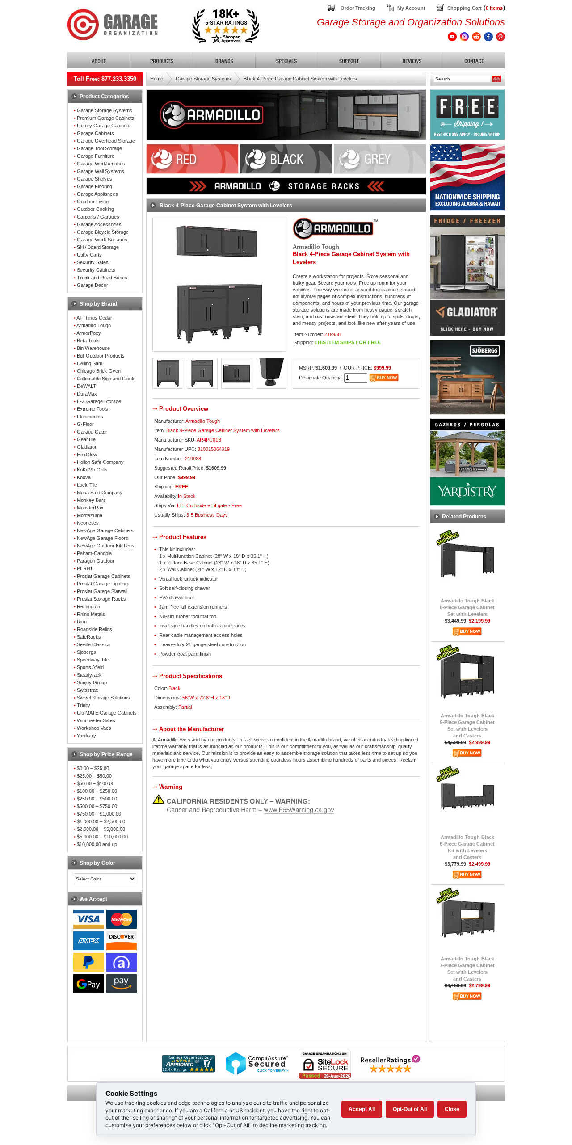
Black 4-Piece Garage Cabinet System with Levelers (300, 78)
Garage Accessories (99, 224)
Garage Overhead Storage (106, 140)
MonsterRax (90, 507)
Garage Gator (92, 431)
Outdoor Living (93, 201)
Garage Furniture (95, 156)
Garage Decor (92, 285)
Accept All (362, 1109)
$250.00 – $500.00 (97, 798)
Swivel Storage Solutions (103, 697)
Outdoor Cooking (95, 209)
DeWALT (86, 386)
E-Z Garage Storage (99, 401)
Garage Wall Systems (100, 171)
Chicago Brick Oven (99, 371)
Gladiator (87, 447)
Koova (84, 477)
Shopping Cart (464, 8)
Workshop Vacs (94, 728)
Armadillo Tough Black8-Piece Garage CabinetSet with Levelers (467, 607)
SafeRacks (89, 637)
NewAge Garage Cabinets (105, 530)
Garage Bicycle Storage (103, 232)
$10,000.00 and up (97, 844)
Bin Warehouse (93, 348)
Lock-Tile (87, 485)
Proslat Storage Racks (101, 599)
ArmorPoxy (88, 333)
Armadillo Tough (93, 325)
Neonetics (88, 523)
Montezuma (89, 515)
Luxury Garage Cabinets (103, 125)
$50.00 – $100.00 (95, 783)
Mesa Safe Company (99, 492)
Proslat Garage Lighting (102, 583)
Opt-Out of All (410, 1109)
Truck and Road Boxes (102, 277)
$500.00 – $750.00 (97, 806)
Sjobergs (86, 652)
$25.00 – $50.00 (94, 776)
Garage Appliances (97, 194)
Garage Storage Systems (104, 110)
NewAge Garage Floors (102, 538)
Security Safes (93, 262)
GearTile (86, 439)
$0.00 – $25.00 (93, 768)
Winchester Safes (96, 720)
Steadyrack (89, 675)
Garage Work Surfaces (102, 239)
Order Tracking (358, 8)
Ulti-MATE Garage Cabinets (107, 713)
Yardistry (86, 735)
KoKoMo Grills (92, 469)
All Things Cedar (94, 317)
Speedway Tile (93, 659)
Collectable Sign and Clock (106, 378)
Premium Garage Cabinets (106, 118)
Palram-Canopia (94, 553)
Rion (82, 621)
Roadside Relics (94, 629)
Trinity (83, 705)
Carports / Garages (98, 216)
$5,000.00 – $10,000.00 (102, 836)
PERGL (85, 568)
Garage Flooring (94, 186)
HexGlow (87, 454)
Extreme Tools (92, 409)
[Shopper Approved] (188, 1070)
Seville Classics (94, 644)
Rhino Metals (91, 614)
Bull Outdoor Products (101, 355)
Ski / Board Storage (98, 247)
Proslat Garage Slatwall (102, 591)
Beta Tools (88, 340)
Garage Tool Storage (99, 148)
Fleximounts (90, 416)
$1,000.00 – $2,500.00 (101, 821)
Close (452, 1109)
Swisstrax (87, 690)
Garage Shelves (94, 178)
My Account (411, 8)
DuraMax (87, 393)
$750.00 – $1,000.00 (99, 814)
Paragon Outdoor (95, 561)
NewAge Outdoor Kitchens (106, 545)
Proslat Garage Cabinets (103, 576)
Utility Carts (89, 254)
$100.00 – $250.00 (97, 791)
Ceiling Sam (89, 363)
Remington (88, 606)
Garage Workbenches (101, 163)
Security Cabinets (96, 270)
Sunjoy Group (92, 682)
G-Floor (85, 424)
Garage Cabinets (95, 133)
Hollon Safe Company (100, 462)
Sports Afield (90, 667)
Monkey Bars (91, 500)
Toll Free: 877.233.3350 (105, 79)
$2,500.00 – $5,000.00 (101, 829)
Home (156, 78)
